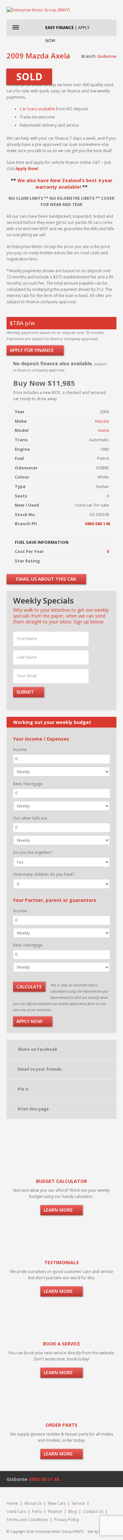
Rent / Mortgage (28, 784)
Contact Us (93, 1511)
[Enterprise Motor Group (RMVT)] (61, 10)
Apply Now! (26, 168)
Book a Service (61, 1344)
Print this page (33, 1109)
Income (20, 749)
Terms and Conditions (27, 1519)
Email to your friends (40, 1069)
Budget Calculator (61, 1181)
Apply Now (30, 1021)
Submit (25, 692)
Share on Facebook (37, 1049)
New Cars (57, 1503)
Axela (103, 430)
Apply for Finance (32, 350)
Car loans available (37, 109)
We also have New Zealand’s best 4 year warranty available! (65, 183)
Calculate (29, 986)
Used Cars (16, 1511)
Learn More (59, 1210)
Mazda (102, 421)
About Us (33, 1503)
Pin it (23, 1089)
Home (12, 1503)
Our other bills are (30, 818)
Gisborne (106, 56)
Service (78, 1503)
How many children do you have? (43, 874)
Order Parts (61, 1425)
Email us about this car (45, 579)
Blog (72, 1511)
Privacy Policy (66, 1519)
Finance (55, 1511)
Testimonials (61, 1262)
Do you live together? (32, 852)
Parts (37, 1511)
